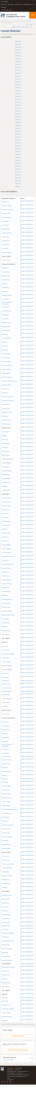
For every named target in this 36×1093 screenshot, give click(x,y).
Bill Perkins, (5, 529)
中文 (23, 27)
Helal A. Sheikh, (6, 622)
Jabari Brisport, (6, 244)
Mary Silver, (5, 626)
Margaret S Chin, (6, 276)
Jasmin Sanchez (6, 603)
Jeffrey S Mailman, (7, 463)
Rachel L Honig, (6, 408)
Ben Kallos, (4, 435)
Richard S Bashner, (7, 691)
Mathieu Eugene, (6, 326)
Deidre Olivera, (5, 509)
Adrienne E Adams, (7, 205)
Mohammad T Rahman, (8, 556)
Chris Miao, (5, 486)
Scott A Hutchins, (6, 420)
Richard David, (5, 307)
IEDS (21, 4)
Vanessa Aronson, (6, 217)
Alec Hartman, (5, 389)
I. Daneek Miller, (6, 490)
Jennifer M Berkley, (7, 233)
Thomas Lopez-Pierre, (8, 459)
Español (19, 27)
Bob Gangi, (4, 778)
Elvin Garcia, (5, 346)
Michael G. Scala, (6, 607)
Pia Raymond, (5, 560)
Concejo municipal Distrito (27, 680)
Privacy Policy (19, 1073)
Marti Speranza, (6, 630)
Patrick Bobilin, (5, 237)
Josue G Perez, (6, 525)
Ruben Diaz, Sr (5, 314)
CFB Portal (17, 4)
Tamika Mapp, (5, 467)
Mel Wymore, (5, 673)
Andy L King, (5, 439)
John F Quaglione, (6, 544)
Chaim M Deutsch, (6, 311)
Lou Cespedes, (5, 272)
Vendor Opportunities (22, 1071)
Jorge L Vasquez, (6, 661)
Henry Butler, (5, 248)
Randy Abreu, (5, 201)
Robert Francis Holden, (8, 396)
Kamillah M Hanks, (6, 385)
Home (2, 21)
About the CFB (4, 4)
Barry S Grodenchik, (7, 377)
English (14, 27)
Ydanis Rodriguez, (6, 580)
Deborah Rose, (5, 587)
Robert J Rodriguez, (7, 583)
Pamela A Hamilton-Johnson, (9, 381)
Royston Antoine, (6, 213)
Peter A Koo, (5, 447)
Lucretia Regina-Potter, (8, 564)
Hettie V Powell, (6, 533)
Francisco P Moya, (6, 505)
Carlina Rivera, (5, 572)
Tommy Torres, (6, 650)
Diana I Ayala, (5, 221)
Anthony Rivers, (6, 576)
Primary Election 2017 (25, 21)
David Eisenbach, (6, 756)
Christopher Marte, (7, 470)
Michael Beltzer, (6, 229)
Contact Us (17, 1069)
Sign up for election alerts (18, 1050)
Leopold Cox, (5, 291)
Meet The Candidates (6, 22)
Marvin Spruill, (5, 634)
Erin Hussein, (5, 416)
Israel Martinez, (6, 474)
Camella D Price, (6, 925)
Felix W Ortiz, (5, 517)
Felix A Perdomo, (6, 521)
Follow (31, 1057)
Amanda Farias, (6, 330)
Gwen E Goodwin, (6, 361)
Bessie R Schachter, (7, 611)
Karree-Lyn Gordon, (7, 365)
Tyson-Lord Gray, (6, 369)
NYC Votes (8, 21)
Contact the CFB (18, 1036)
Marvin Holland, (6, 404)
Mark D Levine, (5, 455)
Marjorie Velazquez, (7, 665)
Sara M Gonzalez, (6, 353)
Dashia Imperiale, (6, 424)
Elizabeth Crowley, (6, 295)
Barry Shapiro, (5, 619)
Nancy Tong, (5, 646)
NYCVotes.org (10, 1069)
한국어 (27, 27)
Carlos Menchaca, (6, 482)
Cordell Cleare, (5, 287)
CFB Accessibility (11, 1073)
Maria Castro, (5, 268)
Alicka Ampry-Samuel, (8, 209)
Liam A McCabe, (6, 478)
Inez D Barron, (5, 225)
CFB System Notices (27, 4)
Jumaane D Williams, (7, 669)
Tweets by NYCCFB (8, 1059)
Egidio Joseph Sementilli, (8, 615)
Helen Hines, (5, 392)
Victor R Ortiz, (5, 513)
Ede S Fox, (4, 342)
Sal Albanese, (5, 680)
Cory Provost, (5, 541)
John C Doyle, (5, 318)
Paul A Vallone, (6, 658)
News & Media (11, 4)
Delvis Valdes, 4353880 (8, 654)
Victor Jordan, (5, 431)
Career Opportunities (11, 1071)
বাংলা (31, 27)
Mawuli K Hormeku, (7, 412)
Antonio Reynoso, (6, 568)
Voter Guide (15, 21)
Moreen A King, (6, 443)
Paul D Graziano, (6, 373)
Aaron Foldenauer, (6, 338)
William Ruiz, (5, 595)
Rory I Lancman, (6, 451)
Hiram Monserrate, (7, 498)
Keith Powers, (5, 537)
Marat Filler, (5, 334)
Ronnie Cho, (5, 283)
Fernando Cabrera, (7, 252)
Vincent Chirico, (6, 279)
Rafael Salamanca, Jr (7, 599)
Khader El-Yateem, (7, 322)
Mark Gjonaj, (5, 350)
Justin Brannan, (6, 240)
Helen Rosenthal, (6, 591)
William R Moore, (6, 502)
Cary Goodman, (6, 357)
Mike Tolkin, (5, 997)
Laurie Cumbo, (5, 299)
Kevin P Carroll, (6, 260)
